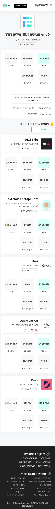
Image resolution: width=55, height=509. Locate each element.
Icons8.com (27, 505)
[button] (51, 5)
